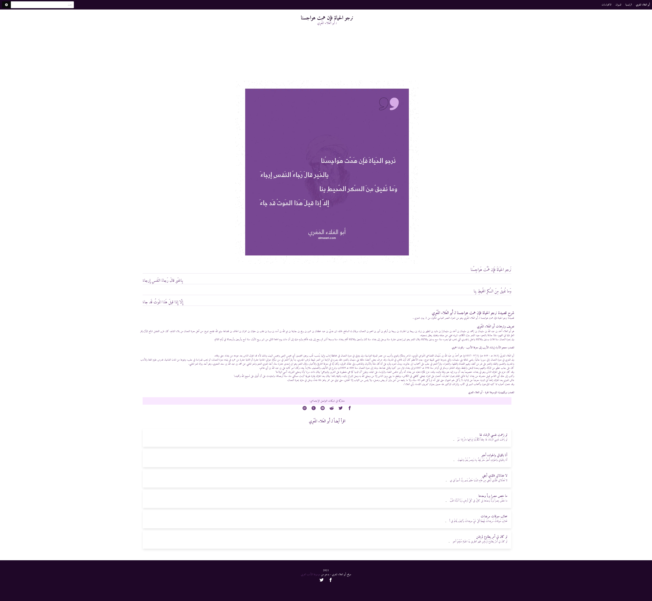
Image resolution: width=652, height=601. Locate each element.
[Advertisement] (327, 55)
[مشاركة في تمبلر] (314, 408)
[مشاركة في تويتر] (341, 408)
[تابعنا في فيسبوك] (331, 580)
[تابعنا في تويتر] (322, 580)
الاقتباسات (606, 4)
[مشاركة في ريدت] (332, 408)
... (453, 440)
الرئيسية (628, 4)
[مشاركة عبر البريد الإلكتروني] (305, 408)
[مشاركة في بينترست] (323, 408)
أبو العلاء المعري (475, 392)
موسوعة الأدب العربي (310, 574)
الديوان (618, 4)
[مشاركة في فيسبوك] (350, 408)
